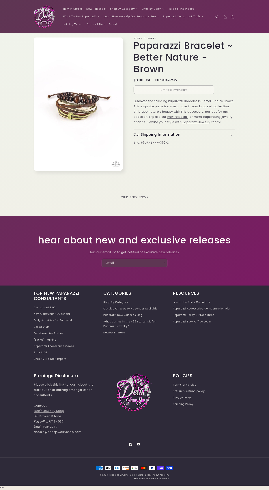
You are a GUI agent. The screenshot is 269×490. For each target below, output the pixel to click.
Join (92, 252)
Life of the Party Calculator (191, 302)
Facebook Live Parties (48, 333)
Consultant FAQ (44, 307)
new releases (177, 117)
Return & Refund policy (189, 391)
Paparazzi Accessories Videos (54, 346)
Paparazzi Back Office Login (192, 321)
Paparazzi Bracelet (182, 101)
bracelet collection (214, 106)
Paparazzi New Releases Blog (122, 315)
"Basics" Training (45, 339)
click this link (54, 384)
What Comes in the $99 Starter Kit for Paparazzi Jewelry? (129, 324)
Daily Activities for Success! (53, 320)
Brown (228, 101)
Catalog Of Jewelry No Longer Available (130, 308)
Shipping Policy (183, 404)
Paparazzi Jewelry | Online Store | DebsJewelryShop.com (139, 475)
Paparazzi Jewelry (196, 122)
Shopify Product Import (50, 359)
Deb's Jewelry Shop (49, 411)
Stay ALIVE (41, 352)
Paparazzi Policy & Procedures (193, 315)
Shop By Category (115, 302)
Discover (140, 101)
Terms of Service (185, 384)
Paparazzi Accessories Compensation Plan (202, 308)
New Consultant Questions (52, 314)
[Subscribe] (163, 263)
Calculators (42, 326)
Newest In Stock (114, 332)
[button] (124, 9)
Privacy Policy (182, 397)
